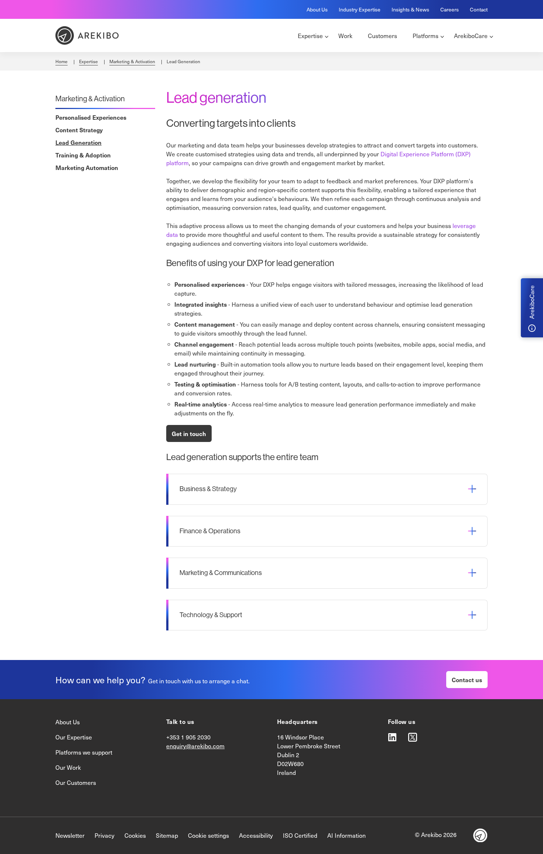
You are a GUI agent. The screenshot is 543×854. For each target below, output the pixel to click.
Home (61, 61)
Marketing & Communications (221, 572)
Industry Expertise (359, 9)
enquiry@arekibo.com (195, 746)
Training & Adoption (83, 155)
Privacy (105, 835)
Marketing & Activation (132, 61)
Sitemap (167, 835)
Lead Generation (78, 142)
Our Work (68, 767)
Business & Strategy (208, 489)
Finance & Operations (210, 531)
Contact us (467, 680)
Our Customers (75, 782)
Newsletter (70, 835)
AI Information (346, 835)
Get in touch (189, 433)
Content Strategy (79, 130)
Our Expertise (73, 737)
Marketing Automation (86, 167)
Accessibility (256, 835)
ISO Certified (300, 835)
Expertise (88, 61)
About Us (317, 9)
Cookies (135, 835)
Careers (449, 9)
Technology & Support (211, 615)
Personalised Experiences (90, 117)
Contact (479, 9)
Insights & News (410, 9)
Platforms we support (83, 752)
